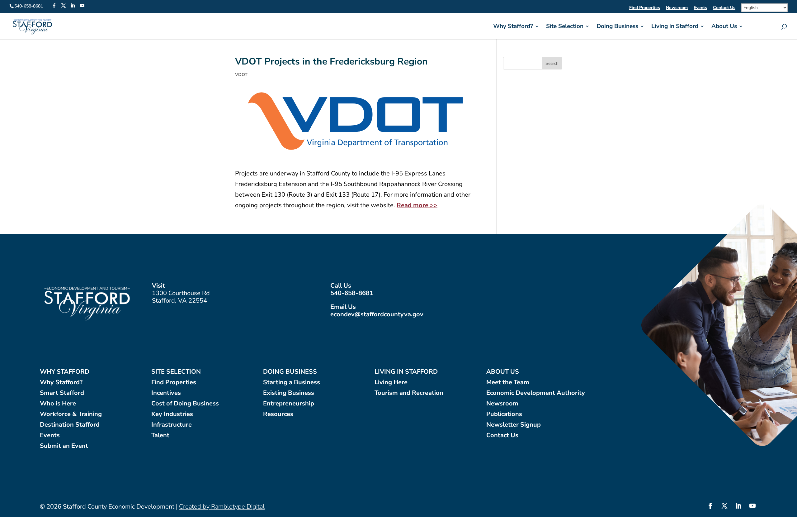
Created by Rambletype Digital (222, 506)
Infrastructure (171, 425)
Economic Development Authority (535, 393)
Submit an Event (64, 446)
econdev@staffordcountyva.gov (376, 314)
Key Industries (172, 414)
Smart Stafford (62, 393)
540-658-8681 (351, 293)
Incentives (166, 393)
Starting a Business (291, 382)
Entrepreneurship (288, 404)
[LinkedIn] (73, 5)
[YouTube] (82, 5)
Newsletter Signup (513, 425)
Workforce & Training (71, 414)
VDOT (241, 75)
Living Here (391, 382)
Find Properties (644, 8)
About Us (724, 27)
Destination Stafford (70, 425)
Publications (504, 414)
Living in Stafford (674, 27)
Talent (160, 435)
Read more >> (417, 205)
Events (700, 8)
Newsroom (677, 8)
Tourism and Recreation (409, 393)
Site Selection (564, 27)
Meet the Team (507, 382)
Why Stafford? (513, 27)
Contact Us (724, 8)
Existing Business (288, 393)
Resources (278, 414)
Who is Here (58, 404)
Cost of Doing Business (185, 404)
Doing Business (617, 27)
